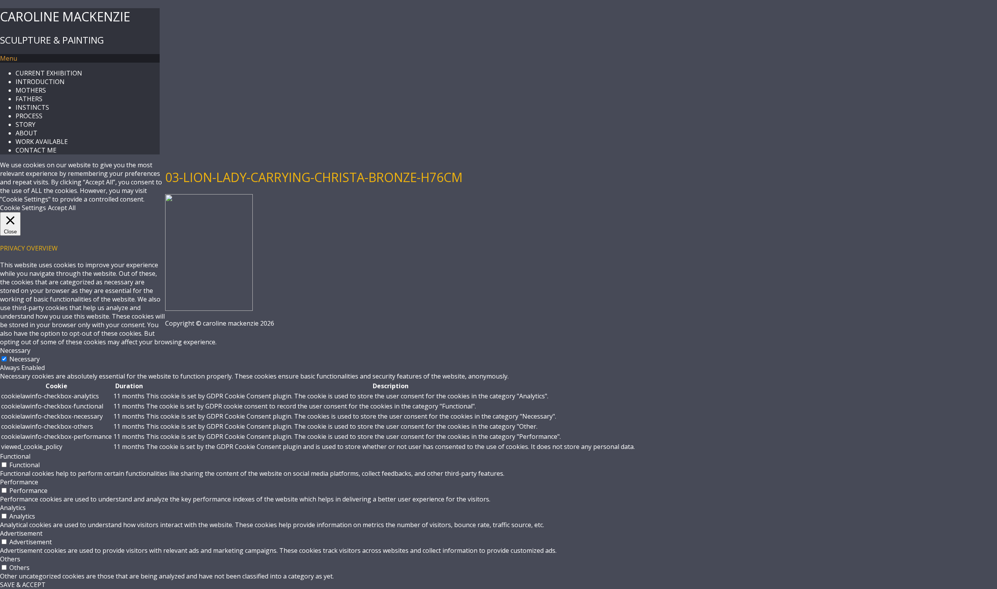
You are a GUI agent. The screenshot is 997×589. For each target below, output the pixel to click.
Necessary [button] (15, 350)
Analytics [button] (13, 507)
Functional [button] (15, 456)
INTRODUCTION (40, 81)
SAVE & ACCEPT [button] (23, 584)
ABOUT (26, 133)
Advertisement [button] (21, 533)
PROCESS (29, 116)
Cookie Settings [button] (23, 207)
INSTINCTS (32, 107)
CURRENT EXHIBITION (49, 73)
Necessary (24, 359)
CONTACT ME (36, 150)
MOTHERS (31, 90)
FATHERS (29, 99)
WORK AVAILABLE (42, 141)
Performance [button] (19, 482)
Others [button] (10, 559)
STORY (25, 124)
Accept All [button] (62, 207)
